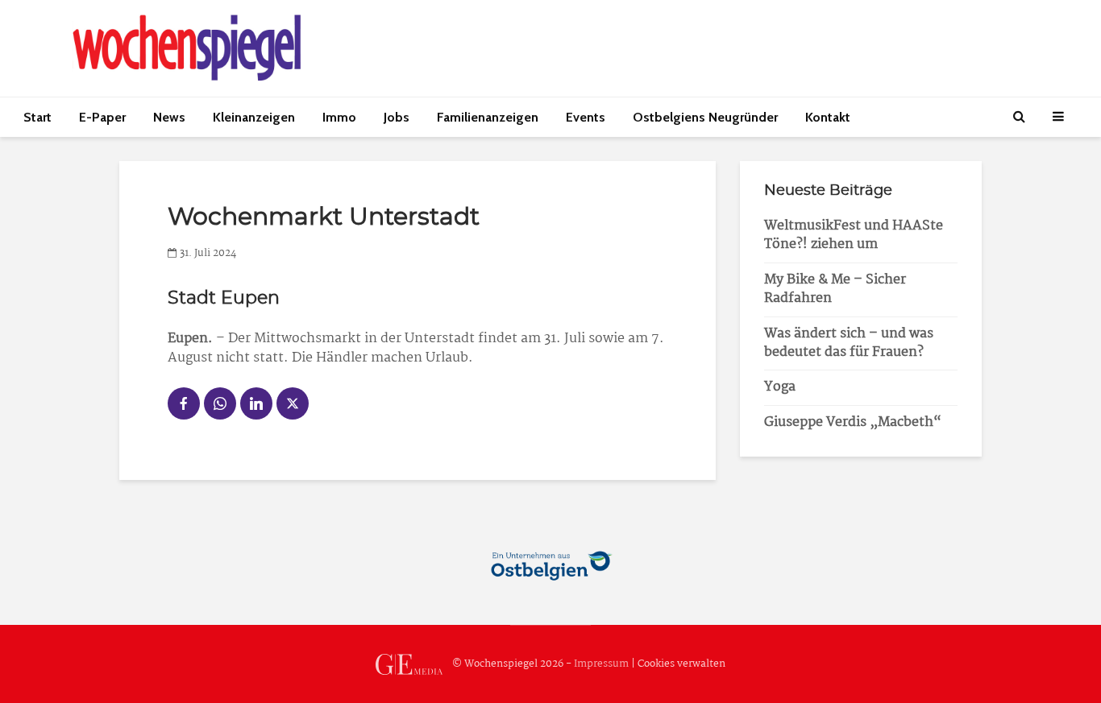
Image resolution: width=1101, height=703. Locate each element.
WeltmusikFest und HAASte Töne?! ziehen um (853, 235)
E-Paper (102, 117)
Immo (339, 117)
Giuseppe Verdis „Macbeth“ (852, 422)
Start (37, 117)
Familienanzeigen (487, 117)
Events (585, 117)
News (169, 117)
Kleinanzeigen (254, 117)
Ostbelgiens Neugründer (705, 117)
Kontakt (827, 117)
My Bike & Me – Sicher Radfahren (835, 289)
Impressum (601, 663)
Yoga (780, 387)
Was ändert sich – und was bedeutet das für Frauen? (848, 343)
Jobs (396, 117)
